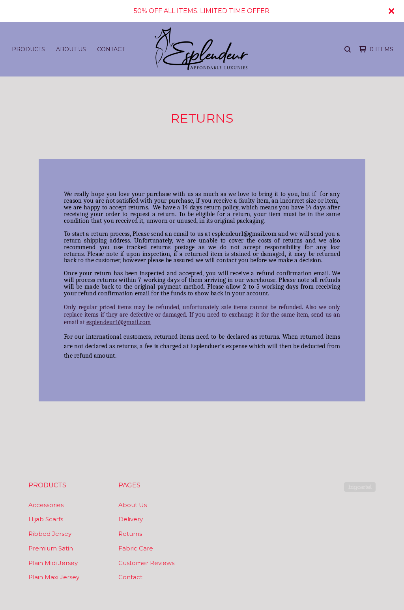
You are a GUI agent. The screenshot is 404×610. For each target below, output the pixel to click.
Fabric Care (135, 548)
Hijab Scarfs (45, 519)
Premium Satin (50, 548)
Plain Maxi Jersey (53, 577)
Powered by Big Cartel (360, 487)
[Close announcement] (391, 11)
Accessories (46, 505)
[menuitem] (28, 49)
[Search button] (347, 49)
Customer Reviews (146, 563)
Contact (111, 49)
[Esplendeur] (201, 49)
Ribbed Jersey (49, 533)
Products (28, 49)
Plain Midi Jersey (53, 563)
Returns (130, 533)
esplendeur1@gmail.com (118, 322)
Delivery (130, 519)
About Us (71, 49)
